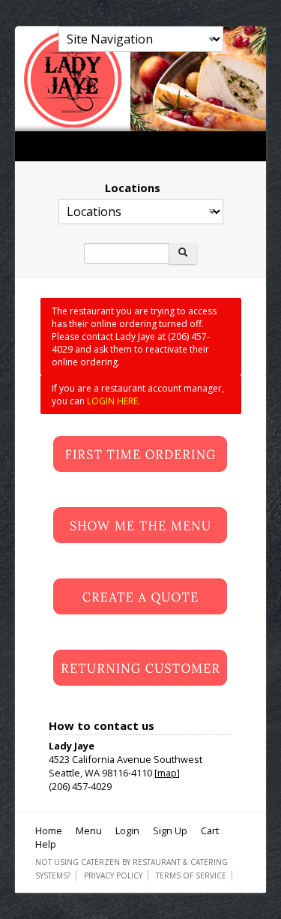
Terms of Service (191, 875)
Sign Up (170, 830)
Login (127, 830)
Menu (89, 830)
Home (48, 830)
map (167, 772)
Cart (210, 830)
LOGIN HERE (112, 401)
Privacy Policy (113, 875)
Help (45, 844)
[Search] (183, 253)
